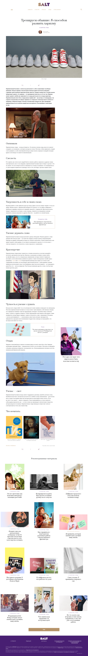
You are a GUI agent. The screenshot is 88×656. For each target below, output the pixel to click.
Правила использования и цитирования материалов (75, 642)
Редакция (28, 641)
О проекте (13, 641)
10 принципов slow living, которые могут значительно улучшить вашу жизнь (15, 618)
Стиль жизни (57, 9)
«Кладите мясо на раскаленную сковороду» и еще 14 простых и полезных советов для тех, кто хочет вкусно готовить (15, 535)
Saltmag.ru (15, 646)
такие (13, 260)
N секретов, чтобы (44, 27)
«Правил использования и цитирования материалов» (64, 652)
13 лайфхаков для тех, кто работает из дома (43, 578)
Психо (42, 327)
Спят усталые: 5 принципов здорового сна (73, 579)
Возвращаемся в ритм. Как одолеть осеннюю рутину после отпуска (44, 495)
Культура (37, 9)
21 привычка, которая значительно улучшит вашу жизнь (73, 535)
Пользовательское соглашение (59, 641)
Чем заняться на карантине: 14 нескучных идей (44, 618)
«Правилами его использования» (32, 649)
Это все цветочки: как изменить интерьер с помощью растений (14, 495)
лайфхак (13, 445)
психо (8, 445)
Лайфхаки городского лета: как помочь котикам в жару (73, 495)
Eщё (44, 629)
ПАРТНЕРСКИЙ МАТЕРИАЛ (73, 531)
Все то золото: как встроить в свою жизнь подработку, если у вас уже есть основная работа (73, 618)
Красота (44, 9)
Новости (30, 9)
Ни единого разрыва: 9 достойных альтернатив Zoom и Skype (14, 579)
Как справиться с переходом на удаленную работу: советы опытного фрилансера (44, 535)
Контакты (43, 641)
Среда (49, 9)
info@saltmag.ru (60, 647)
